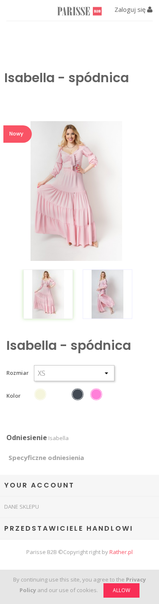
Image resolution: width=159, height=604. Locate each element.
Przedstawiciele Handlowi (68, 528)
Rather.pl (121, 552)
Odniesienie (26, 437)
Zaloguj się (130, 9)
